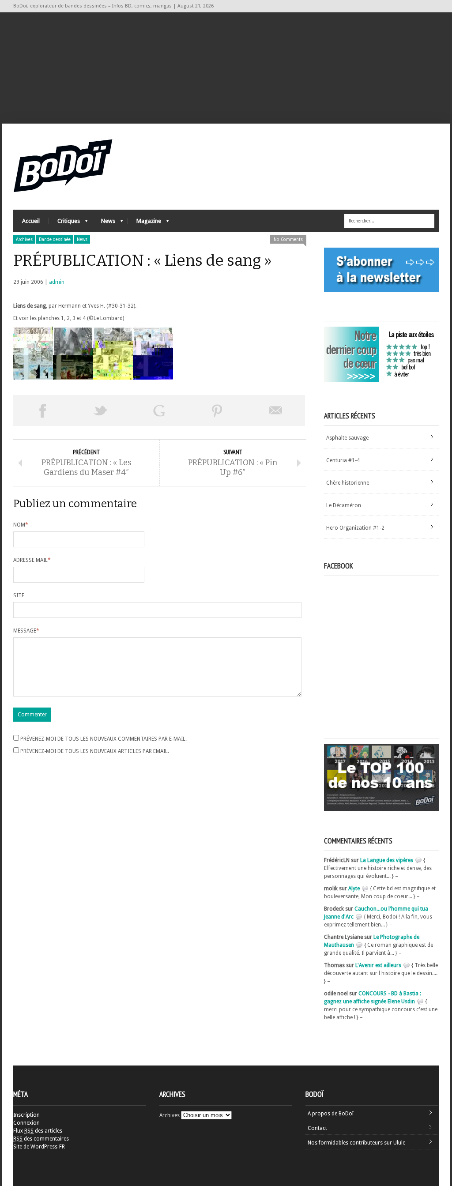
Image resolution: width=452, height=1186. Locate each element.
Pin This (217, 410)
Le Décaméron (343, 505)
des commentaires (41, 1139)
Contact (317, 1128)
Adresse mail (32, 560)
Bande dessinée (55, 239)
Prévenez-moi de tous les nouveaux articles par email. (94, 751)
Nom (20, 525)
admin (56, 282)
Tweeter (101, 410)
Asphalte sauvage (347, 438)
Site (18, 595)
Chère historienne (347, 483)
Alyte (354, 888)
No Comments (288, 239)
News (103, 223)
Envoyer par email (276, 410)
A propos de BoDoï (331, 1114)
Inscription (26, 1115)
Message (26, 631)
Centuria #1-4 (343, 460)
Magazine (144, 223)
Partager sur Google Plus (159, 410)
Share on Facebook (42, 410)
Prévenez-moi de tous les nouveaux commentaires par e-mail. (103, 739)
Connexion (26, 1123)
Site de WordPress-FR (39, 1147)
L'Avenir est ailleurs (378, 965)
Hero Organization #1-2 (355, 528)
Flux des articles (37, 1131)
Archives (24, 239)
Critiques (64, 223)
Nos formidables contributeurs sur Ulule (356, 1143)
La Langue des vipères (386, 860)
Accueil (31, 221)
